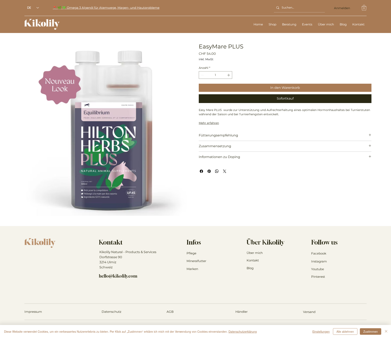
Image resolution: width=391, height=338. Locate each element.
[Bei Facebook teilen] (201, 171)
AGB (170, 312)
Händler (241, 312)
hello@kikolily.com (118, 276)
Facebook (318, 253)
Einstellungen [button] (321, 331)
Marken (192, 269)
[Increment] (229, 75)
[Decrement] (201, 75)
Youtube (317, 269)
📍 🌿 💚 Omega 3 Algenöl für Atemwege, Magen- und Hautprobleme (106, 8)
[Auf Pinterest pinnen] (209, 171)
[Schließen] (386, 331)
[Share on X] (224, 171)
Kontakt (253, 260)
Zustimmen (370, 331)
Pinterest (318, 277)
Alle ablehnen (345, 331)
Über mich (255, 253)
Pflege (191, 253)
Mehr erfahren (209, 123)
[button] (364, 7)
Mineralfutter (196, 261)
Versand (309, 312)
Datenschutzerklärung (242, 331)
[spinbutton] (215, 75)
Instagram (319, 261)
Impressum (33, 312)
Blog (250, 268)
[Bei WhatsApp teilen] (216, 171)
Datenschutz (111, 312)
